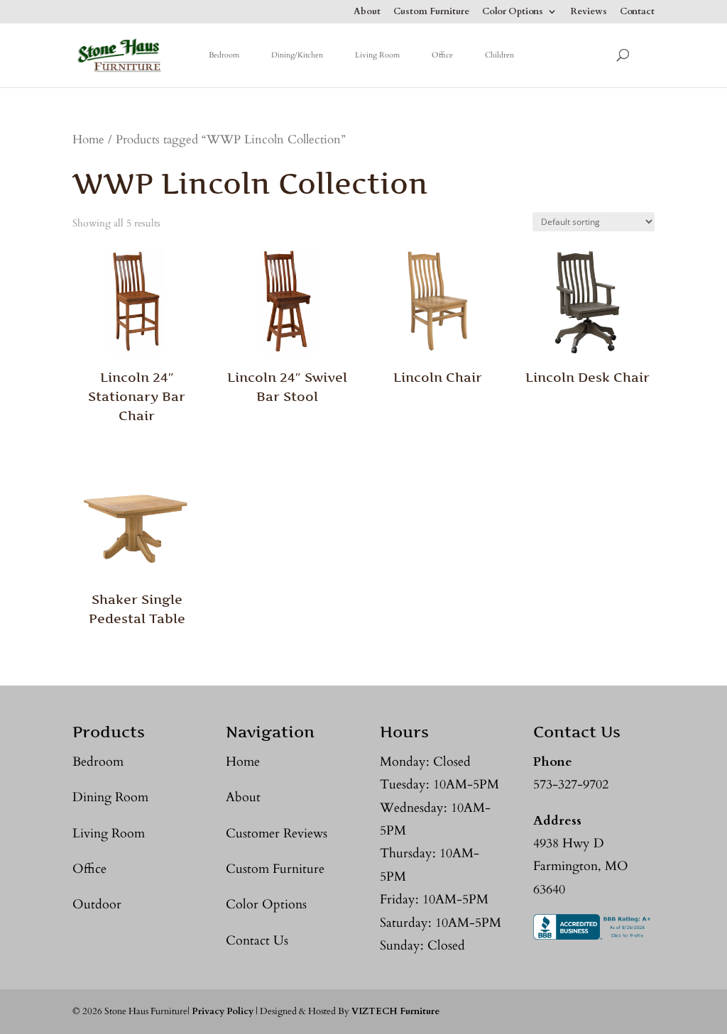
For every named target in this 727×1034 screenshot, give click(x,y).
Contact (637, 12)
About (367, 12)
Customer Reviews (276, 833)
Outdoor (96, 904)
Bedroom (224, 55)
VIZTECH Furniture (395, 1011)
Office (442, 55)
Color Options (512, 12)
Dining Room (110, 797)
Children (499, 55)
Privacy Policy (222, 1011)
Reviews (588, 12)
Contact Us (257, 941)
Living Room (377, 55)
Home (88, 140)
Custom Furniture (431, 12)
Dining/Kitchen (297, 55)
